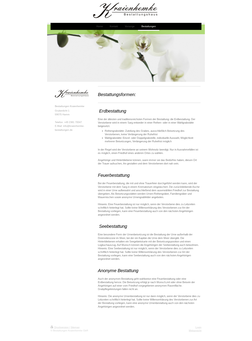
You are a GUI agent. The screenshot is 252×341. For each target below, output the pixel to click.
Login (198, 327)
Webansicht (195, 330)
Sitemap (75, 327)
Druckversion (61, 327)
